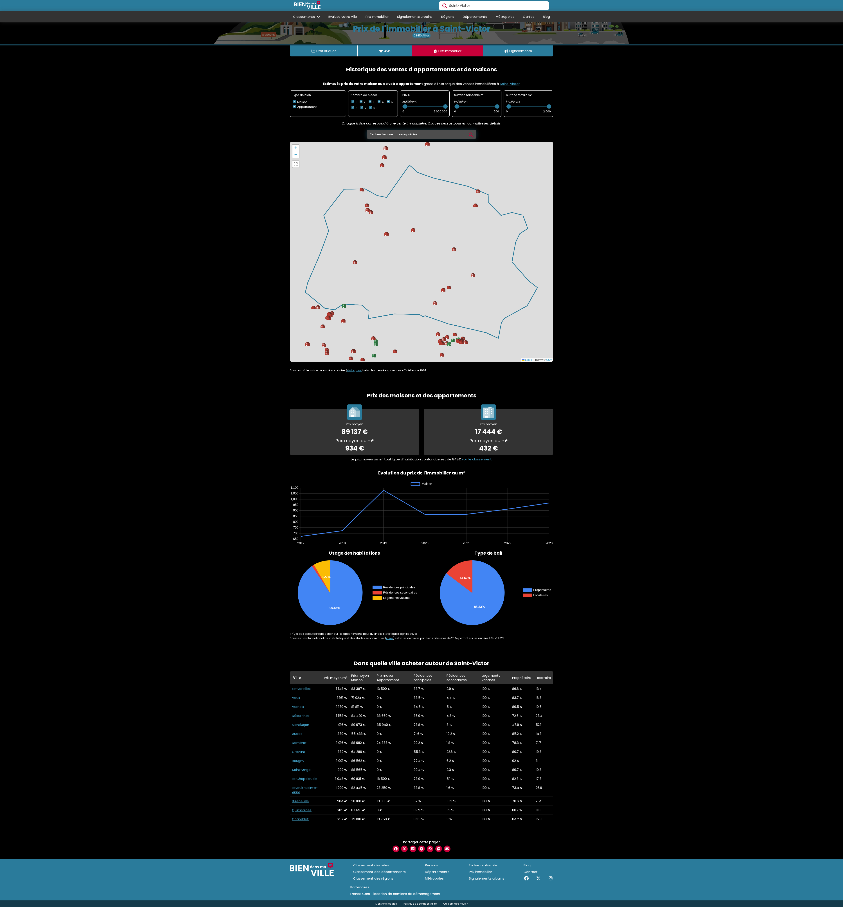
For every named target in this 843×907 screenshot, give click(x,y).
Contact (531, 871)
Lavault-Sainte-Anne (305, 789)
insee (389, 638)
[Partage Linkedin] (413, 849)
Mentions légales (386, 903)
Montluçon (300, 724)
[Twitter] (538, 878)
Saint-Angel (301, 769)
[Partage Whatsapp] (430, 849)
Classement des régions (373, 878)
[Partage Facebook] (396, 849)
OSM (549, 359)
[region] (421, 252)
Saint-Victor (510, 83)
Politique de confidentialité (420, 903)
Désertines (301, 715)
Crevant (298, 751)
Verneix (298, 706)
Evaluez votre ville (342, 16)
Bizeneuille (300, 801)
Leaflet (528, 359)
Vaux (296, 697)
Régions (447, 16)
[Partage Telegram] (421, 849)
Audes (297, 733)
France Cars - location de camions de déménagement (395, 894)
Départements (475, 16)
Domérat (299, 742)
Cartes (528, 16)
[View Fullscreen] (295, 164)
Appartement (307, 107)
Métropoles (505, 16)
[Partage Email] (447, 849)
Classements (304, 16)
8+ (375, 108)
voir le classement (477, 459)
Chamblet (300, 819)
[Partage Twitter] (404, 849)
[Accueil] (307, 5)
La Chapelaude (304, 778)
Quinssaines (302, 810)
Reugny (298, 760)
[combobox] (494, 5)
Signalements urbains (414, 16)
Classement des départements (379, 871)
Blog (546, 16)
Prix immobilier (377, 16)
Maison (302, 102)
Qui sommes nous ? (455, 903)
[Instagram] (550, 878)
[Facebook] (526, 878)
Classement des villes (371, 865)
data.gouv (354, 370)
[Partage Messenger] (438, 849)
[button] (442, 355)
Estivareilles (301, 688)
